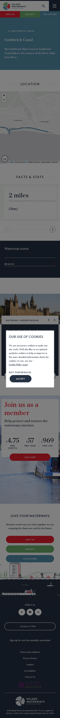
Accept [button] (20, 379)
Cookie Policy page (18, 365)
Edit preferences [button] (20, 372)
